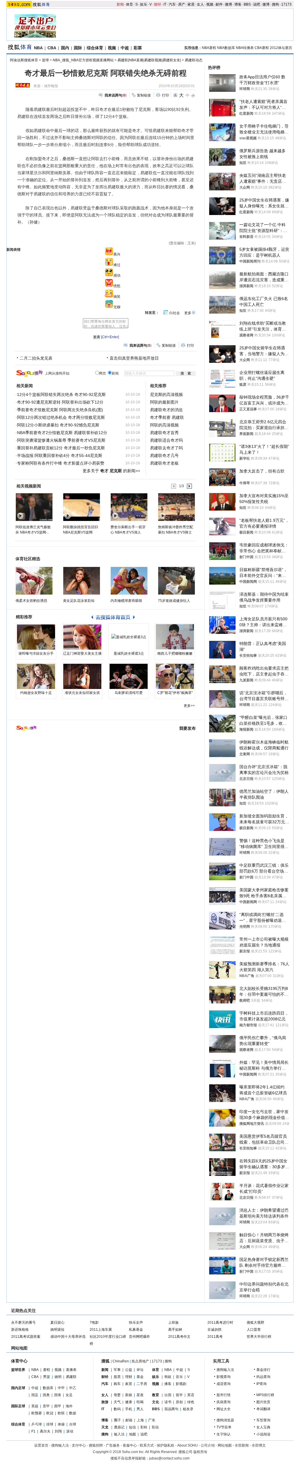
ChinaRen (120, 1361)
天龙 (104, 1427)
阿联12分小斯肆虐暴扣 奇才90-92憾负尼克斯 (58, 425)
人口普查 (254, 1330)
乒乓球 (36, 1424)
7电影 (94, 1322)
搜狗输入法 (225, 1370)
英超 (34, 1406)
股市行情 (224, 1395)
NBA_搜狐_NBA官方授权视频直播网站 (83, 60)
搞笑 (116, 296)
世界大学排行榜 (259, 1337)
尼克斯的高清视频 (166, 394)
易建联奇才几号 (164, 455)
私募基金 (136, 1330)
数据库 (48, 1388)
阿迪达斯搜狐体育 (24, 60)
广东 (151, 1420)
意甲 (46, 1406)
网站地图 (225, 1445)
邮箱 (128, 1420)
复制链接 (144, 95)
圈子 (117, 1420)
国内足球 (18, 1388)
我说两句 (171, 1409)
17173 (286, 4)
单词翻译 (263, 1409)
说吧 (256, 4)
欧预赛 (36, 1413)
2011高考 (215, 1337)
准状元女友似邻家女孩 (82, 693)
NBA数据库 (226, 48)
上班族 (173, 1322)
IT (164, 4)
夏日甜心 (57, 1322)
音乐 (179, 1377)
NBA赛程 (209, 48)
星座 (140, 1395)
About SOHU (187, 1445)
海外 (69, 1406)
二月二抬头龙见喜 (36, 358)
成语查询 (224, 1384)
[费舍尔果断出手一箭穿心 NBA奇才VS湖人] (128, 507)
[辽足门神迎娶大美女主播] (82, 637)
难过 (116, 265)
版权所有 (200, 1452)
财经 (157, 4)
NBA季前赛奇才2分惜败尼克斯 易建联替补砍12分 (62, 432)
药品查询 (263, 1377)
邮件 (219, 4)
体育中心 (19, 1361)
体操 (61, 1424)
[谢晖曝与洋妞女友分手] (36, 637)
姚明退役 (57, 1330)
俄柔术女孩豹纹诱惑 (31, 601)
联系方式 (147, 1445)
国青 (57, 1395)
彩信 (155, 1427)
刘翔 (58, 1431)
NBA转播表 (245, 48)
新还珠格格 (20, 1330)
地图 (132, 1434)
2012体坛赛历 (281, 48)
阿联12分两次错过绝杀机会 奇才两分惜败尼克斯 (61, 417)
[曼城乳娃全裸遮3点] (129, 637)
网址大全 (224, 1409)
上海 (140, 1420)
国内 (65, 47)
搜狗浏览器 (225, 1420)
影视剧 (181, 1384)
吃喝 (140, 1402)
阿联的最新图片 (164, 402)
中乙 (72, 1388)
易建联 (71, 1377)
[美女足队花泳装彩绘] (81, 581)
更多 (187, 313)
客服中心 (130, 1445)
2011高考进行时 (220, 1322)
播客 (167, 1384)
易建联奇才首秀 (164, 432)
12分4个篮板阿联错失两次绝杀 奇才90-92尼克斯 (61, 394)
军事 (117, 1370)
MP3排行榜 (265, 1395)
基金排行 (263, 1370)
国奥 (46, 1395)
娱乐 (143, 4)
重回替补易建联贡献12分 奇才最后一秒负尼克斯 (61, 448)
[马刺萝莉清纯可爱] (129, 676)
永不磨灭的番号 (23, 1322)
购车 (117, 1384)
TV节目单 (224, 1427)
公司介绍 (208, 1445)
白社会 (174, 313)
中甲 (61, 1388)
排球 (49, 1424)
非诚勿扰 (214, 1330)
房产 (181, 4)
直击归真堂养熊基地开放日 (134, 358)
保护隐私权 (165, 1445)
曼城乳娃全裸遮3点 (129, 653)
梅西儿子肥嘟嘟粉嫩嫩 (174, 653)
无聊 (116, 307)
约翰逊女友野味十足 (36, 693)
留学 (179, 1395)
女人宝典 (263, 1427)
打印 (165, 95)
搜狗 (275, 4)
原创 (179, 1402)
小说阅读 (263, 1434)
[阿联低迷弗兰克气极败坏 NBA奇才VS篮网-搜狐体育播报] (34, 507)
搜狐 (105, 1361)
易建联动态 (193, 60)
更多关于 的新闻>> (111, 470)
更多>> (189, 706)
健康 (128, 1402)
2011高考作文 (179, 1337)
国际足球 (18, 1406)
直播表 (71, 1370)
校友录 (188, 1409)
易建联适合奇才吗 (166, 440)
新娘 (128, 1395)
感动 (116, 275)
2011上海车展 (101, 1330)
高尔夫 (45, 1431)
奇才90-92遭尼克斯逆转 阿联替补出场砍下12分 (60, 402)
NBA (38, 47)
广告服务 (113, 1445)
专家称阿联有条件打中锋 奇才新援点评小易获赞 (60, 463)
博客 (237, 4)
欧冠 (49, 1413)
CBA (51, 47)
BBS (247, 4)
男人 (140, 1409)
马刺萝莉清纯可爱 (129, 693)
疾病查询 (224, 1402)
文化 (155, 1402)
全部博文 (259, 1445)
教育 (155, 1395)
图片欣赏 (263, 1402)
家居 (191, 4)
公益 (128, 1370)
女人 (200, 4)
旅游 (104, 1402)
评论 (140, 1370)
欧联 (61, 1413)
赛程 (46, 1370)
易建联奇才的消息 (166, 409)
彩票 (138, 47)
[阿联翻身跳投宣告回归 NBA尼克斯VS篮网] (81, 507)
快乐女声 (136, 1322)
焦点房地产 (140, 1361)
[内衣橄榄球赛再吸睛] (129, 581)
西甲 (57, 1406)
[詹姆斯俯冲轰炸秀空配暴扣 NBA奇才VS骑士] (176, 507)
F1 (33, 1431)
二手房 (142, 1384)
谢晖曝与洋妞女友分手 (36, 653)
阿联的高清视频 (164, 425)
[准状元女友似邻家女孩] (82, 676)
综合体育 (95, 47)
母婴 (117, 1395)
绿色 (190, 1402)
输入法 (119, 1434)
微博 (228, 4)
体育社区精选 (28, 558)
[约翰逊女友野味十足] (36, 676)
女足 (69, 1395)
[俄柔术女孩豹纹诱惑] (34, 581)
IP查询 (261, 1384)
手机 (128, 1409)
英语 (190, 1395)
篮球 (45, 60)
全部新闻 (242, 1445)
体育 (129, 4)
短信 (132, 1427)
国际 (78, 47)
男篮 (46, 1377)
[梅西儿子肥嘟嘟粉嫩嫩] (175, 637)
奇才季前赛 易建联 (167, 417)
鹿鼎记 (119, 1427)
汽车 (172, 4)
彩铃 (143, 1427)
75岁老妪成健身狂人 (174, 601)
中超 (125, 47)
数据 (72, 1413)
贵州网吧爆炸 (139, 1337)
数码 (117, 1409)
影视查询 (224, 1377)
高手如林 (175, 1330)
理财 (128, 1377)
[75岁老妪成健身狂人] (176, 581)
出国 (167, 1395)
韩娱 (167, 1377)
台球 (72, 1424)
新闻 (120, 4)
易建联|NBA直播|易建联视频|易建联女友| (149, 60)
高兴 (116, 254)
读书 (167, 1402)
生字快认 (224, 1434)
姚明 (58, 1377)
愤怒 (116, 286)
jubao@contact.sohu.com (169, 1458)
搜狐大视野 (255, 1322)
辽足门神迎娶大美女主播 (82, 653)
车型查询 (263, 1420)
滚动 (69, 1431)
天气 (117, 1402)
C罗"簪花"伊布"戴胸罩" (175, 693)
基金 (140, 1377)
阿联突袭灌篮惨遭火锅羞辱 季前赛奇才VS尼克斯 (61, 440)
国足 (34, 1395)
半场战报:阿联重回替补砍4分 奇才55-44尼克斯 (59, 455)
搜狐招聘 (96, 1445)
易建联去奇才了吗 (166, 448)
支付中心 (79, 1445)
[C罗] (175, 676)
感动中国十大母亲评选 (68, 1337)
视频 (209, 4)
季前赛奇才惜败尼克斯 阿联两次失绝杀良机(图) (60, 409)
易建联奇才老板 (164, 463)
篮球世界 (18, 1370)
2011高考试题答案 (25, 1337)
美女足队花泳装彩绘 (79, 601)
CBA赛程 (262, 48)
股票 (117, 1377)
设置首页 (41, 1445)
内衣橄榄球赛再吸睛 (126, 601)
